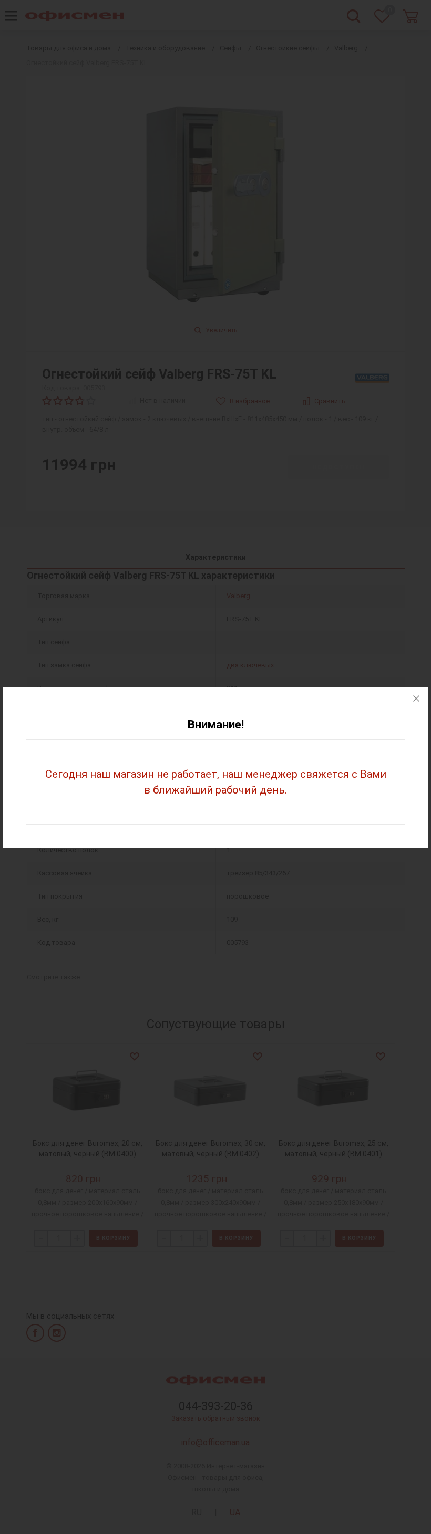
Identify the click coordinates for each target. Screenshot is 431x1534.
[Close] (416, 698)
